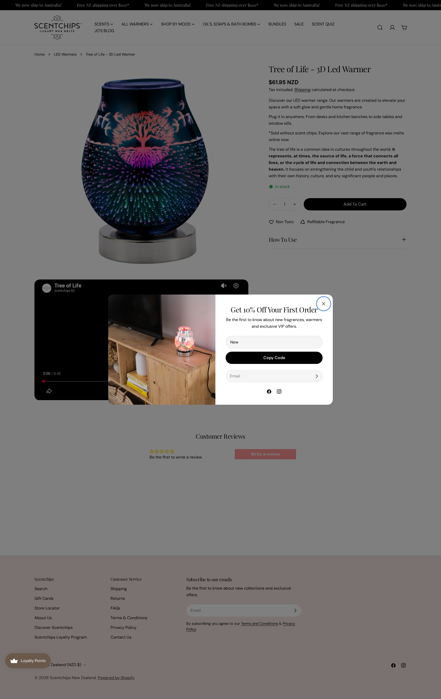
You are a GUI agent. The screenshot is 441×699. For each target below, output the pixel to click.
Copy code (274, 357)
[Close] (323, 304)
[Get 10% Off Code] (316, 376)
